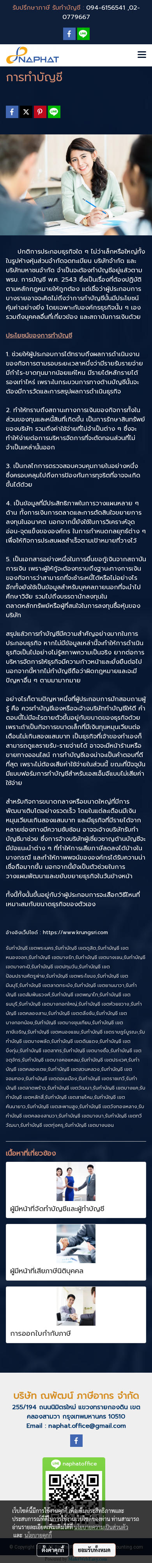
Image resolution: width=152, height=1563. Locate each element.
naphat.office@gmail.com (87, 1426)
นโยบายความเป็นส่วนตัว (101, 1526)
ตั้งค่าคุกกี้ (53, 1549)
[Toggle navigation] (141, 55)
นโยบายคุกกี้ (38, 1535)
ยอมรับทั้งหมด (94, 1549)
